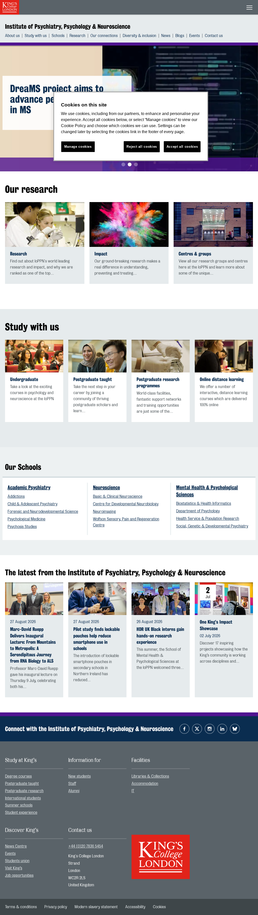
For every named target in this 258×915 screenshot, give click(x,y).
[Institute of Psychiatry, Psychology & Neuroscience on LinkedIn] (222, 729)
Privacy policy (55, 907)
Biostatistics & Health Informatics (203, 504)
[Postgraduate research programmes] (161, 356)
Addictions (16, 496)
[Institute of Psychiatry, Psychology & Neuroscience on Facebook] (184, 729)
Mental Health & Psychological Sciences (207, 491)
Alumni (73, 791)
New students (79, 776)
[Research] (44, 224)
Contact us (214, 36)
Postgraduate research (24, 791)
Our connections (104, 36)
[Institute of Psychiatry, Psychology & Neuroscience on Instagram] (210, 729)
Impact (100, 254)
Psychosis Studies (22, 527)
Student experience (21, 813)
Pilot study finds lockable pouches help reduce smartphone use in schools (96, 639)
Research (77, 36)
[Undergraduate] (34, 356)
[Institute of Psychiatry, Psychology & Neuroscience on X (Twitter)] (197, 729)
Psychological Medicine (26, 519)
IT (133, 791)
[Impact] (129, 224)
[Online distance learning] (224, 356)
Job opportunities (19, 875)
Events (194, 36)
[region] (130, 126)
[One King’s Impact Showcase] (224, 598)
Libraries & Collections (150, 776)
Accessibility (135, 907)
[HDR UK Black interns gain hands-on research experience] (161, 598)
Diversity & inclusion (139, 36)
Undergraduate (24, 379)
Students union (17, 861)
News (165, 36)
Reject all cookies (141, 146)
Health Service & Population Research (207, 519)
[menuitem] (15, 36)
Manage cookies (78, 146)
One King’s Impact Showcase (216, 625)
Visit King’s (13, 868)
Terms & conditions (21, 907)
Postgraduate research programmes (158, 382)
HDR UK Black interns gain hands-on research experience (160, 635)
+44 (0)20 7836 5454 (85, 846)
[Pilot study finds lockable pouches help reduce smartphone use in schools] (97, 598)
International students (23, 798)
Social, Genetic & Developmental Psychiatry (212, 526)
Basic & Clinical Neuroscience (117, 496)
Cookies (159, 907)
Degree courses (18, 776)
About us (12, 36)
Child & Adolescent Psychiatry (32, 504)
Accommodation (145, 784)
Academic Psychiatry (29, 487)
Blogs (179, 36)
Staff (72, 784)
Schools (58, 36)
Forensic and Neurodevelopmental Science (43, 512)
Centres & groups (195, 254)
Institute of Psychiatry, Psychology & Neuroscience (67, 26)
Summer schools (19, 805)
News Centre (16, 846)
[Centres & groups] (213, 224)
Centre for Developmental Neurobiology (125, 504)
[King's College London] (161, 852)
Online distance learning (222, 379)
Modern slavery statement (96, 907)
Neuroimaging (104, 512)
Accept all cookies (182, 146)
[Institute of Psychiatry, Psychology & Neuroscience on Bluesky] (235, 729)
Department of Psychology (198, 511)
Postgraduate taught (92, 379)
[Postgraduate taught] (97, 356)
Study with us (36, 36)
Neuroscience (106, 487)
